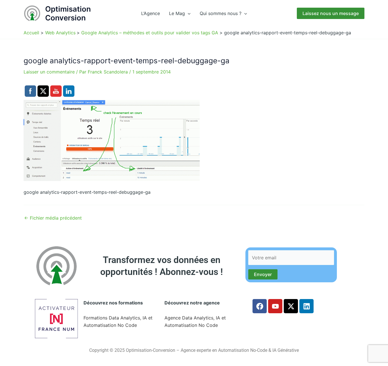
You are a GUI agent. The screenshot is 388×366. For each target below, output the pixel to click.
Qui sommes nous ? (220, 13)
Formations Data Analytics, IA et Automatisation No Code (118, 321)
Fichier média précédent (53, 218)
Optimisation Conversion (68, 13)
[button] (188, 13)
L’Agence (150, 13)
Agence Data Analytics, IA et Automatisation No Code (195, 321)
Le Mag (177, 13)
